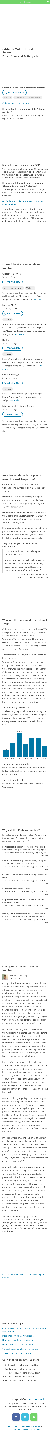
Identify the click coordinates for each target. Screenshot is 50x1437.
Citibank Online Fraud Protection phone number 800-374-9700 (24, 1330)
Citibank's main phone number (16, 103)
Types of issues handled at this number (20, 1349)
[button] (47, 2)
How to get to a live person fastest (17, 1340)
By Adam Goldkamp (19, 975)
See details (39, 299)
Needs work (38, 1399)
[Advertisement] (25, 141)
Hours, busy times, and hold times (18, 1344)
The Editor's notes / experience (16, 1353)
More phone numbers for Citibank (17, 1335)
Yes (29, 1399)
